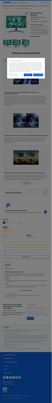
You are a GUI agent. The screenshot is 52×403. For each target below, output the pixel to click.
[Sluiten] (42, 59)
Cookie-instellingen (12, 75)
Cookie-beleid (27, 71)
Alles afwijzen (27, 75)
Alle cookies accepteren (37, 75)
